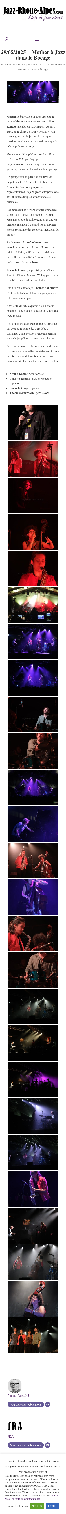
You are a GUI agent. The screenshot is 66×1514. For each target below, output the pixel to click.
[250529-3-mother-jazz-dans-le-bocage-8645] (33, 440)
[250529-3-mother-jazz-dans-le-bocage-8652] (33, 550)
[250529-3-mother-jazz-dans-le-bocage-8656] (33, 878)
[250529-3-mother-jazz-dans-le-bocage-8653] (33, 586)
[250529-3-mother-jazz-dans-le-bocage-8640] (33, 1134)
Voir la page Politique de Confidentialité (32, 1497)
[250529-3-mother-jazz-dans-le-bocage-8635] (33, 659)
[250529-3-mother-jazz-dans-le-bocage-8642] (33, 1353)
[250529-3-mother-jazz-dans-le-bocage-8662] (33, 696)
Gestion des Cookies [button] (17, 1506)
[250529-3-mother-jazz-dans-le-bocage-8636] (33, 1024)
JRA (23, 64)
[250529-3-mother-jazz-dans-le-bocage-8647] (33, 477)
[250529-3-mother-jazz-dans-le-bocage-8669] (33, 1243)
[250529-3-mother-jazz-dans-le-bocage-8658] (33, 988)
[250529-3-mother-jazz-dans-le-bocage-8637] (33, 1061)
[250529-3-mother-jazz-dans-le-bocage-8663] (33, 805)
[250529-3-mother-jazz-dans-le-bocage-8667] (33, 1207)
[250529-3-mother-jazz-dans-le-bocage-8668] (33, 1280)
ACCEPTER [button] (37, 1506)
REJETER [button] (52, 1506)
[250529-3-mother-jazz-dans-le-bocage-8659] (33, 769)
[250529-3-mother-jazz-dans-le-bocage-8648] (33, 513)
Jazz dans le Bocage (37, 69)
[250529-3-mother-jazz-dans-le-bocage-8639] (33, 1170)
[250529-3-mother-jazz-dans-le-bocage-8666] (33, 915)
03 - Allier (48, 64)
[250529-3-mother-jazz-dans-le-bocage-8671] (33, 1316)
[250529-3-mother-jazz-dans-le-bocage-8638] (33, 1097)
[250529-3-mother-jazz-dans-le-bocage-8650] (33, 623)
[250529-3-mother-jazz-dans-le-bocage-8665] (33, 842)
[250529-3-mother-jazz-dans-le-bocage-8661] (33, 732)
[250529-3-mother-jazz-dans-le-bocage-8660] (33, 951)
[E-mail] (47, 1404)
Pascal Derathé (12, 64)
